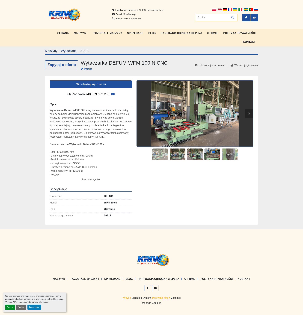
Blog (152, 33)
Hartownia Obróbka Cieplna (181, 33)
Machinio (175, 298)
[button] (81, 33)
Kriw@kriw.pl (129, 14)
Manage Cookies (151, 303)
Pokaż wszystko (91, 179)
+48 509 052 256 (132, 18)
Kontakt (249, 42)
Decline (21, 307)
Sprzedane (135, 33)
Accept (10, 307)
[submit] (232, 17)
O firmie (212, 33)
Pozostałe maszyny (107, 33)
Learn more (34, 307)
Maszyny (80, 33)
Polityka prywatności (239, 33)
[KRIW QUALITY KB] (151, 259)
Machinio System (141, 298)
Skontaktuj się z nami (91, 84)
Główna (63, 33)
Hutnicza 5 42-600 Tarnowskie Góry (145, 10)
